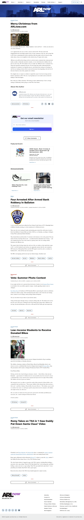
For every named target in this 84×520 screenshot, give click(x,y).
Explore (28, 2)
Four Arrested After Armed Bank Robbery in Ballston (30, 201)
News (12, 196)
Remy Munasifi (21, 452)
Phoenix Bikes (46, 366)
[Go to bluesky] (19, 510)
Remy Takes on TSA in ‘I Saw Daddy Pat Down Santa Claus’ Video (32, 422)
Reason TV (33, 457)
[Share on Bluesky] (49, 104)
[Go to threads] (16, 510)
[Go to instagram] (9, 510)
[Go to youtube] (13, 510)
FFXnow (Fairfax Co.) (65, 499)
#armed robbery (15, 258)
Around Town (14, 20)
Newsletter (36, 2)
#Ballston (32, 258)
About (12, 2)
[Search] (81, 2)
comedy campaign (48, 452)
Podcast (43, 2)
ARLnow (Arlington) (64, 495)
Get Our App (75, 2)
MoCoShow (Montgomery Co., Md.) (68, 501)
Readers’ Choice (48, 508)
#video (24, 475)
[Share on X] (46, 104)
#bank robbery (41, 258)
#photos (21, 310)
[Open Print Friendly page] (52, 104)
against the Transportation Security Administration (22, 454)
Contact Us (47, 497)
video (47, 457)
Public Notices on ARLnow (50, 506)
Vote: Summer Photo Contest (28, 277)
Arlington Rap (30, 452)
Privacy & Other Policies (50, 504)
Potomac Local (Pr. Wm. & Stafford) (68, 506)
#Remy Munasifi (15, 475)
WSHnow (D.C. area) (65, 510)
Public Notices (51, 2)
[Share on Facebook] (42, 104)
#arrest (24, 258)
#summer (29, 310)
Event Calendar (48, 501)
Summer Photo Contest (48, 284)
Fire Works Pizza (14, 291)
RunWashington (63, 508)
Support (60, 2)
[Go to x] (3, 510)
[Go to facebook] (6, 510)
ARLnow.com (15, 30)
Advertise (20, 2)
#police (50, 258)
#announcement (16, 103)
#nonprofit (23, 402)
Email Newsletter (48, 499)
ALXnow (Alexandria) (65, 497)
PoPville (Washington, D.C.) (66, 504)
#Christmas (26, 103)
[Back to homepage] (5, 2)
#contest (14, 310)
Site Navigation (47, 510)
